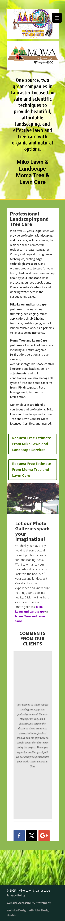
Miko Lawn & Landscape (33, 165)
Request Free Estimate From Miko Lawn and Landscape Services (31, 444)
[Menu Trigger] (57, 18)
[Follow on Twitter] (31, 835)
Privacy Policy (16, 895)
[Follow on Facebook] (19, 835)
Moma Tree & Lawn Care (32, 178)
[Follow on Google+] (44, 835)
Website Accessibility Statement (29, 903)
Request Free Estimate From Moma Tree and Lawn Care (31, 469)
